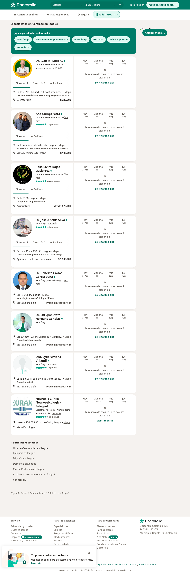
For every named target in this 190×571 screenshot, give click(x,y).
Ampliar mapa (153, 32)
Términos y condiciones (24, 540)
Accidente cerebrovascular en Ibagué (34, 474)
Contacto (16, 533)
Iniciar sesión (137, 4)
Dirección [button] (20, 136)
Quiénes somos (19, 529)
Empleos (26, 537)
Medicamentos (62, 537)
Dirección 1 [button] (21, 83)
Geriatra (98, 39)
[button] (131, 33)
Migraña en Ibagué (23, 458)
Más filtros (107, 14)
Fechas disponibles (58, 14)
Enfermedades (37, 493)
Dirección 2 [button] (39, 83)
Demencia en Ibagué (24, 463)
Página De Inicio (19, 493)
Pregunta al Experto (65, 533)
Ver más (21, 47)
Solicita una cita (104, 82)
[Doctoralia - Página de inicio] (29, 4)
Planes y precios (106, 526)
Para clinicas (104, 533)
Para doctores (105, 529)
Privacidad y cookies (22, 526)
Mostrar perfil (104, 420)
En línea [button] (57, 83)
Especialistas (61, 526)
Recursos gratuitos (107, 540)
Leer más (36, 563)
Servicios (59, 540)
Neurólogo (23, 39)
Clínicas (58, 529)
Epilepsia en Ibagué (24, 453)
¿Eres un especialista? (161, 4)
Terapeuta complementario (52, 39)
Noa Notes (107, 537)
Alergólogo (80, 39)
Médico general (119, 39)
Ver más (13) (20, 479)
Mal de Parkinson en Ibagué (29, 469)
